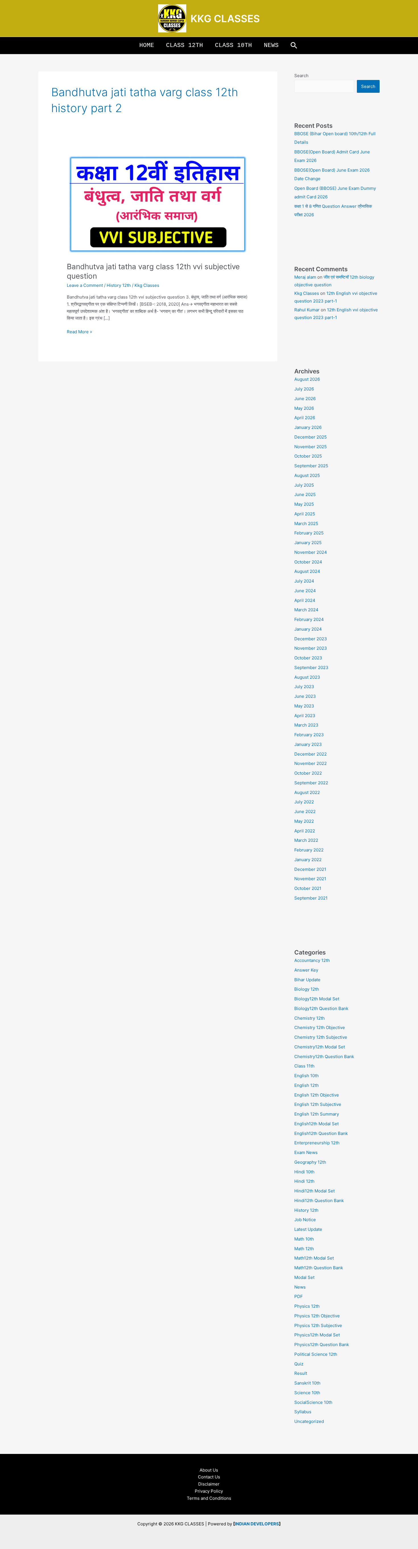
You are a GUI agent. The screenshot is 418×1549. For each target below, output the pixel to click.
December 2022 (310, 754)
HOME (146, 45)
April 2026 (304, 417)
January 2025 (308, 542)
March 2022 (306, 840)
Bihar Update (307, 979)
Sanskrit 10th (307, 1383)
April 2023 (304, 715)
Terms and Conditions (209, 1498)
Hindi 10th (304, 1171)
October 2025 (308, 456)
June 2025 (305, 494)
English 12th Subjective (317, 1104)
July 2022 (304, 802)
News (300, 1287)
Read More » (79, 331)
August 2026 (307, 379)
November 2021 (310, 878)
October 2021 (307, 888)
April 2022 (304, 831)
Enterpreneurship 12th (317, 1142)
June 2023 (305, 696)
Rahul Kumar (307, 309)
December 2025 (310, 437)
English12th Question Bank (321, 1133)
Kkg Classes (306, 293)
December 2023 (310, 638)
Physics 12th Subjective (318, 1325)
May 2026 (304, 408)
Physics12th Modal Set (317, 1335)
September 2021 (311, 898)
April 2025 (304, 514)
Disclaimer (209, 1484)
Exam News (306, 1152)
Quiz (298, 1364)
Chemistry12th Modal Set (319, 1047)
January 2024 (308, 629)
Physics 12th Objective (317, 1315)
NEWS (271, 45)
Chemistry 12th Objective (319, 1027)
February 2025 (309, 533)
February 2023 (309, 734)
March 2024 (306, 609)
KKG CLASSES (225, 18)
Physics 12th (307, 1306)
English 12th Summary (316, 1114)
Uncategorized (309, 1421)
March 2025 (306, 523)
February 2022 (309, 850)
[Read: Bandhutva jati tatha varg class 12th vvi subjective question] (158, 203)
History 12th (119, 285)
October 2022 (308, 773)
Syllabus (302, 1411)
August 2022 (307, 792)
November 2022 (310, 763)
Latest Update (308, 1229)
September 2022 (311, 782)
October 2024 (308, 562)
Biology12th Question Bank (321, 1008)
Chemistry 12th (309, 1018)
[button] (293, 46)
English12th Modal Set (316, 1123)
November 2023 (310, 648)
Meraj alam (305, 277)
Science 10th (307, 1392)
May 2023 (304, 706)
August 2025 (307, 475)
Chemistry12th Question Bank (324, 1056)
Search (301, 75)
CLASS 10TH (233, 45)
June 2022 (305, 811)
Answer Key (306, 970)
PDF (298, 1296)
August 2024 (307, 571)
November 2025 (310, 446)
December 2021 (310, 869)
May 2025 (304, 504)
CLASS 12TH (184, 45)
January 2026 (308, 427)
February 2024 (309, 619)
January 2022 (308, 859)
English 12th (306, 1085)
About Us (209, 1470)
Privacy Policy (209, 1491)
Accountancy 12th (312, 960)
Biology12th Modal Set (316, 998)
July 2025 (304, 485)
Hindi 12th (304, 1181)
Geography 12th (310, 1162)
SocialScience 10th (313, 1402)
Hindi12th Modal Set (314, 1191)
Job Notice (305, 1219)
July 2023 (304, 686)
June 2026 (305, 398)
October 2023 (308, 658)
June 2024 (305, 590)
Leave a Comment (85, 285)
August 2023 (307, 677)
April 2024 (304, 600)
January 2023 (308, 744)
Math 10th (304, 1239)
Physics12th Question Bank (321, 1344)
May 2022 (304, 821)
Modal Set (304, 1277)
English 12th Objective (316, 1095)
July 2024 (304, 581)
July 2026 (304, 389)
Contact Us (209, 1477)
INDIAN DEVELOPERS (257, 1524)
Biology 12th (306, 989)
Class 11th (304, 1066)
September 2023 (311, 667)
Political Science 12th (315, 1354)
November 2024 (310, 552)
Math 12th (304, 1248)
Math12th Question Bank (318, 1267)
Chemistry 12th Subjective (320, 1037)
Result (300, 1373)
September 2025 (311, 465)
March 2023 (306, 725)
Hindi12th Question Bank (319, 1200)
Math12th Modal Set (314, 1258)
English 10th (306, 1075)
